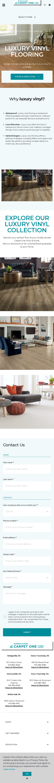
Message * (7, 587)
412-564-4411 (14, 703)
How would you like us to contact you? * (20, 505)
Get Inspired (12, 733)
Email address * (9, 537)
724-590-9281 (40, 665)
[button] (40, 5)
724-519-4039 (14, 685)
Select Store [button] (25, 17)
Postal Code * (9, 554)
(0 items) (49, 5)
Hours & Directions (25, 76)
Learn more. (9, 769)
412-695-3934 (40, 683)
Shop (8, 722)
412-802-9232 (14, 665)
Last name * (8, 479)
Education (11, 744)
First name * (8, 462)
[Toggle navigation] (3, 5)
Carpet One (7, 28)
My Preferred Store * (12, 571)
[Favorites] (44, 5)
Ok (27, 774)
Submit (27, 632)
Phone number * (10, 521)
